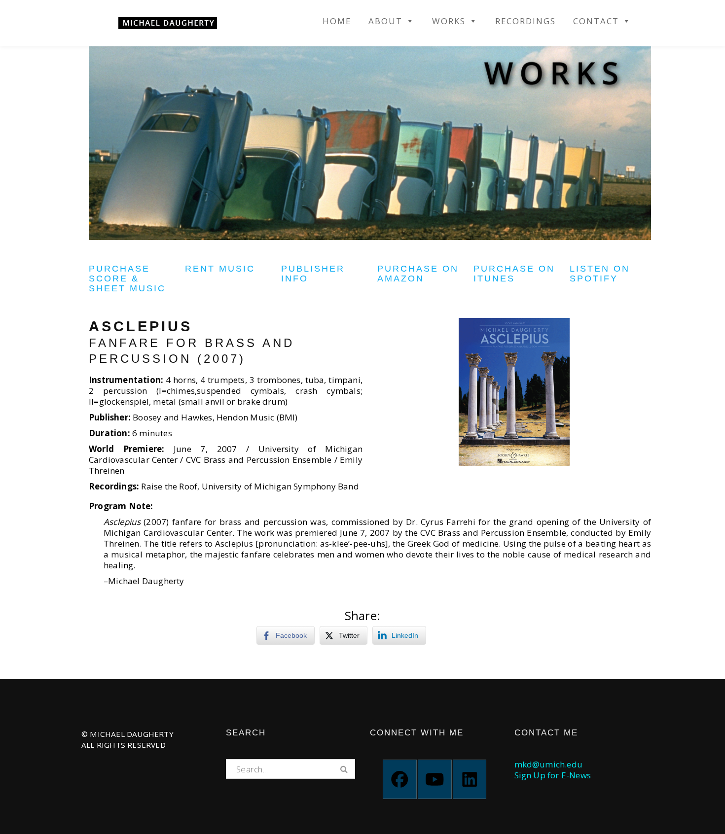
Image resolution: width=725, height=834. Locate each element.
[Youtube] (435, 779)
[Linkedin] (470, 779)
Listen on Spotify (600, 273)
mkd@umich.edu (548, 764)
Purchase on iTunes (514, 273)
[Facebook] (400, 779)
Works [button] (449, 21)
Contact (596, 21)
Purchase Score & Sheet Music (127, 278)
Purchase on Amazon (418, 273)
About (385, 21)
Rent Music (220, 269)
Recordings (525, 21)
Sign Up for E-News (552, 775)
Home (337, 21)
